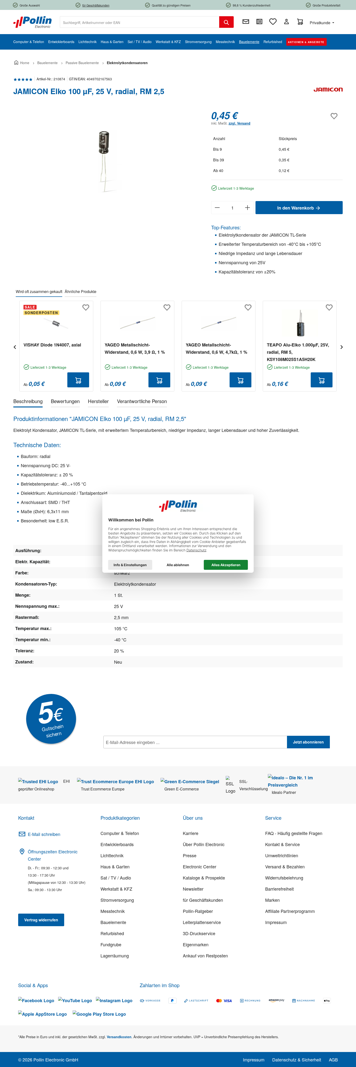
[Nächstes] (341, 346)
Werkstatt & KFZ (116, 889)
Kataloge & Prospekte (204, 877)
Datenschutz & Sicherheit (296, 1059)
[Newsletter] (246, 21)
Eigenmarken (196, 944)
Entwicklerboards (117, 844)
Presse (189, 855)
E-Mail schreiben (44, 834)
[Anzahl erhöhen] (248, 207)
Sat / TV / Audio (116, 877)
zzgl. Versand (239, 123)
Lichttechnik (112, 855)
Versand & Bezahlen (285, 866)
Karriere (190, 833)
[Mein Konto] (286, 21)
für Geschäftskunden (203, 900)
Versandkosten (119, 1036)
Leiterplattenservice (202, 922)
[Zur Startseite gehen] (32, 21)
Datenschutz (134, 753)
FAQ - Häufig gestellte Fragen (293, 833)
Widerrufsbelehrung (284, 877)
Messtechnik (113, 911)
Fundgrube (111, 944)
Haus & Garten (115, 866)
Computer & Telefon (120, 833)
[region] (107, 162)
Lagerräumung (115, 955)
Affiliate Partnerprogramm (290, 911)
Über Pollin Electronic (203, 844)
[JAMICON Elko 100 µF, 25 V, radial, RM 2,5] (107, 161)
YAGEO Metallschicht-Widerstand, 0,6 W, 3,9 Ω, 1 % (135, 348)
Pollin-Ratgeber (198, 911)
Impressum (276, 922)
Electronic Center (199, 866)
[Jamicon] (328, 93)
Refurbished (112, 933)
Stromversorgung (117, 900)
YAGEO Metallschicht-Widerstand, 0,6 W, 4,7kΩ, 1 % (216, 348)
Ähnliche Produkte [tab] (80, 291)
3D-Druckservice (199, 933)
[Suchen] (226, 22)
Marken (272, 900)
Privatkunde (320, 22)
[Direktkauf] (259, 21)
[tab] (28, 402)
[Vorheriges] (14, 346)
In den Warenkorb (296, 208)
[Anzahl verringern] (217, 207)
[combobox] (139, 22)
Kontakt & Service (282, 844)
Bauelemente (113, 922)
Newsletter (193, 889)
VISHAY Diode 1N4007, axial (52, 345)
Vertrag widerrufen (41, 920)
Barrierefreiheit (279, 889)
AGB (333, 1059)
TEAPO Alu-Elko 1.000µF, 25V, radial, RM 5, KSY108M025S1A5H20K (298, 352)
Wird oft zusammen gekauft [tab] (39, 291)
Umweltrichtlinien (281, 855)
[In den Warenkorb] (78, 379)
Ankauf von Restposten (205, 955)
